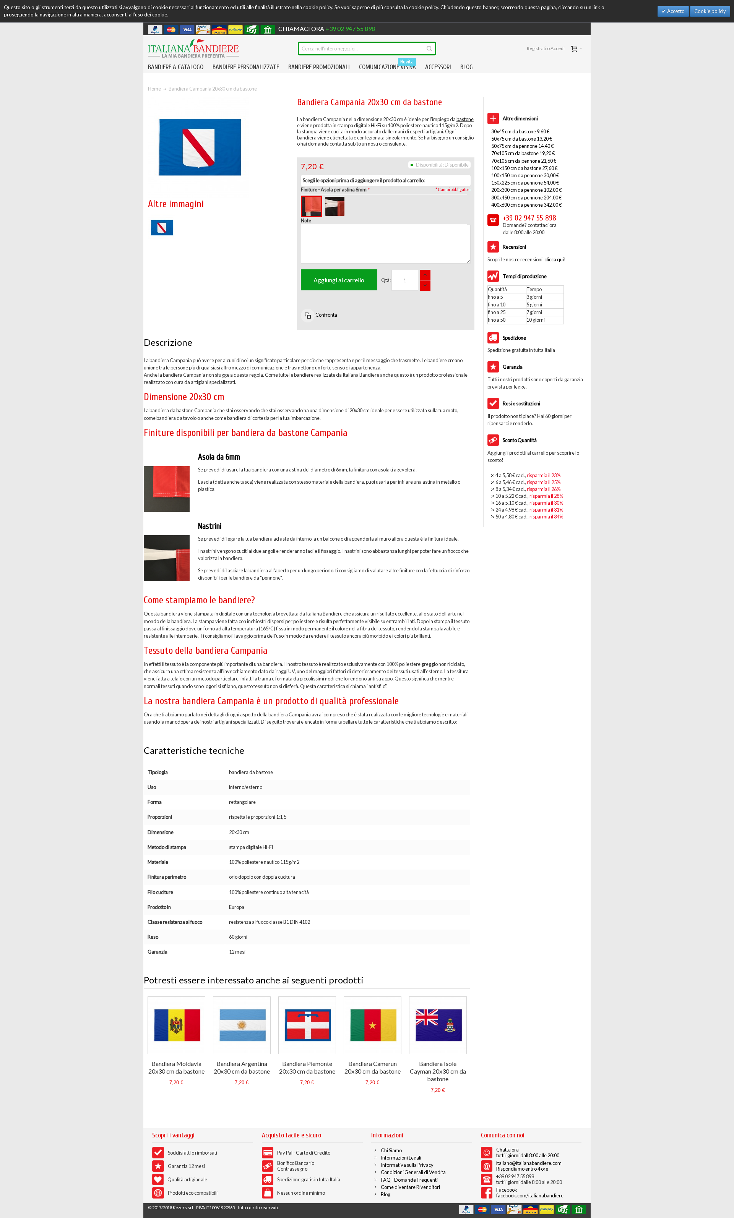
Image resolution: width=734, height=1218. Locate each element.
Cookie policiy (710, 11)
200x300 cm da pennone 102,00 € (526, 190)
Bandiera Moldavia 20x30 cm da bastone (176, 1067)
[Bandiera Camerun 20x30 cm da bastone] (372, 1025)
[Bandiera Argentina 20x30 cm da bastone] (242, 1025)
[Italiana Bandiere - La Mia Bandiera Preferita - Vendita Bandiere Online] (193, 48)
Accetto (675, 11)
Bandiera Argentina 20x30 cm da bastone (242, 1067)
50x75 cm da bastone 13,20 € (521, 139)
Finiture (334, 189)
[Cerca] (429, 48)
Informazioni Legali (401, 1158)
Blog (385, 1194)
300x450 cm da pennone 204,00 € (526, 197)
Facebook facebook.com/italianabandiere (529, 1193)
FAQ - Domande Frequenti (409, 1180)
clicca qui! (555, 259)
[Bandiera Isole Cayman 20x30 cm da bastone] (438, 1025)
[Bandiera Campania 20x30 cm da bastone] (161, 217)
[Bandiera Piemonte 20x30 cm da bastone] (307, 1025)
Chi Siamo (391, 1150)
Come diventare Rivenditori (410, 1187)
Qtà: (386, 280)
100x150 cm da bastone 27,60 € (524, 168)
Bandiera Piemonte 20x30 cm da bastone (307, 1067)
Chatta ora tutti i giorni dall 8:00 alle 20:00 (527, 1152)
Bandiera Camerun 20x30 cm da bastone (372, 1067)
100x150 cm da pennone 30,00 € (525, 175)
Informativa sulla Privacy (407, 1165)
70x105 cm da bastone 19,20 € (523, 153)
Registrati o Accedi (546, 48)
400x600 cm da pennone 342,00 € (526, 205)
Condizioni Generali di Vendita (413, 1172)
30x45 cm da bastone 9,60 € (520, 131)
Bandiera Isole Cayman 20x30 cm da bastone (438, 1071)
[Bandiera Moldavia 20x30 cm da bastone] (176, 1025)
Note (306, 220)
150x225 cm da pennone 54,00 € (525, 183)
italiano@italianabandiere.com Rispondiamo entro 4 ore (529, 1166)
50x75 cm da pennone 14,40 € (522, 146)
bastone (465, 119)
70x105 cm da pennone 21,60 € (523, 161)
